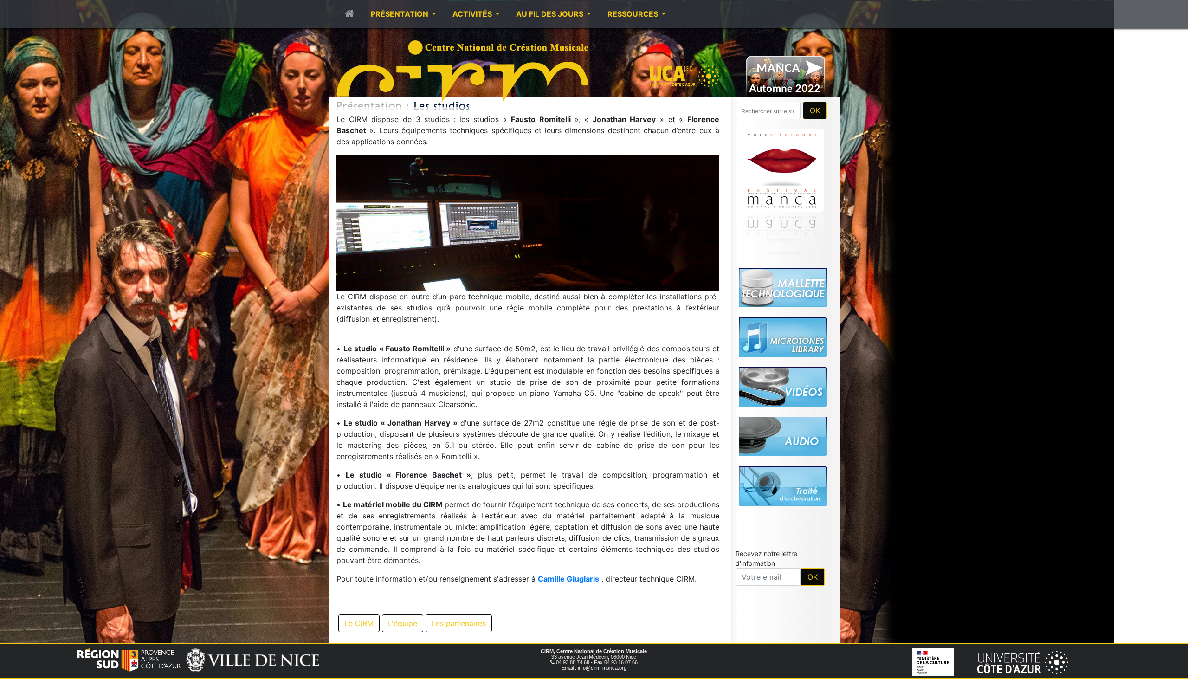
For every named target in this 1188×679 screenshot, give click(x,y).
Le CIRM (359, 623)
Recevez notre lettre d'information (766, 558)
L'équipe (402, 623)
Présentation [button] (400, 14)
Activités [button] (473, 14)
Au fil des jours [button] (550, 14)
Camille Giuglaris (568, 578)
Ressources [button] (633, 14)
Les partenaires (459, 623)
